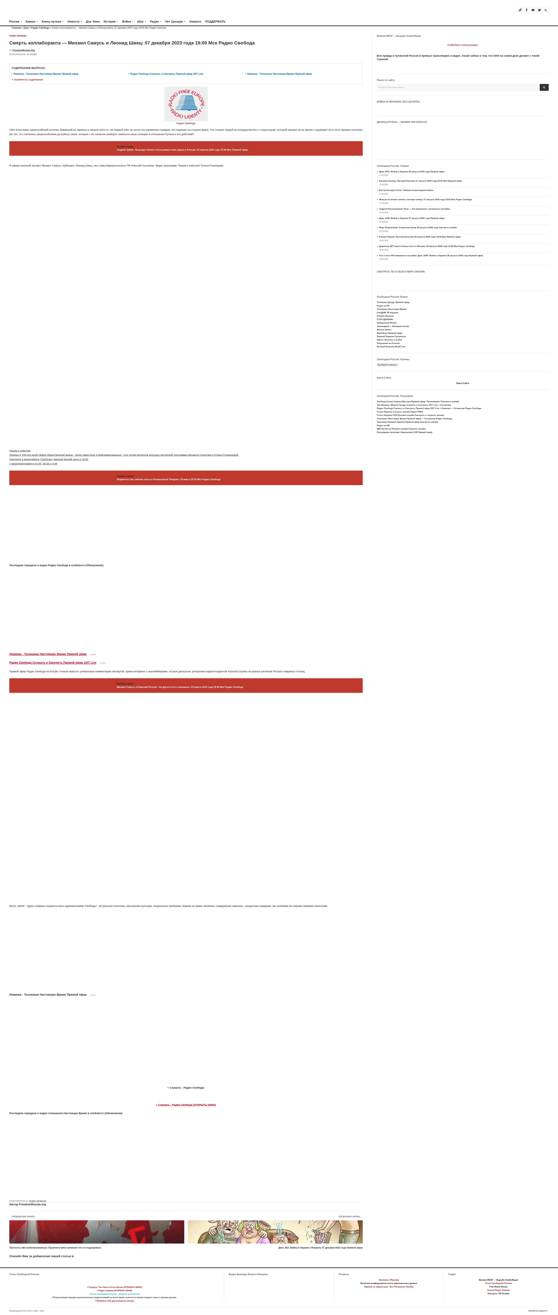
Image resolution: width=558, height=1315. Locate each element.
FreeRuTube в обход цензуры (463, 45)
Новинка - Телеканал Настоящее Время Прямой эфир (46, 73)
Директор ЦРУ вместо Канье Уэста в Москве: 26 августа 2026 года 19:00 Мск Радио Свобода (427, 246)
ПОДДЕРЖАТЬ (215, 21)
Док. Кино (93, 21)
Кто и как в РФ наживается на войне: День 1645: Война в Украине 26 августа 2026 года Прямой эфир (431, 255)
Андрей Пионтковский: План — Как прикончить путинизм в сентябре (414, 209)
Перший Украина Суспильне (391, 336)
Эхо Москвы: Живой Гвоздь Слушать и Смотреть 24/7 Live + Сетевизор (414, 405)
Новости (73, 21)
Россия (14, 21)
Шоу (140, 21)
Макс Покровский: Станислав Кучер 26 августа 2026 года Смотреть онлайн (418, 227)
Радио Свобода (40, 28)
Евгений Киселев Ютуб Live (391, 346)
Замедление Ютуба (387, 323)
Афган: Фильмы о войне (389, 340)
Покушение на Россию (388, 343)
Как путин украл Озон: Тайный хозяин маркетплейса (406, 190)
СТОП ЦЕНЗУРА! (385, 319)
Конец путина (51, 21)
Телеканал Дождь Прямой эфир (393, 302)
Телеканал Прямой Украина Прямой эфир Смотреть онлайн (407, 422)
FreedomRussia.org (24, 50)
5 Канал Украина (385, 316)
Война (126, 21)
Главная (16, 28)
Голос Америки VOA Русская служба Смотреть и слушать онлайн (410, 415)
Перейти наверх (537, 1311)
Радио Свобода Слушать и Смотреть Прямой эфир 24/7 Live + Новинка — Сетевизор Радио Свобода (429, 408)
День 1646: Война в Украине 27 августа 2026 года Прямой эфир (412, 218)
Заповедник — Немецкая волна (393, 326)
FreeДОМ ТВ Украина (387, 312)
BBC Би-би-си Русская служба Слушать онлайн (401, 429)
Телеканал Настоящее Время (391, 309)
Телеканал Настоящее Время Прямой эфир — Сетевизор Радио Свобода (414, 418)
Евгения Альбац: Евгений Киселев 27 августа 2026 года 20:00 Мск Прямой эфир (420, 181)
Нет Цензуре (174, 21)
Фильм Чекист (384, 329)
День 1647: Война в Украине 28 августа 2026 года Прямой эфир (412, 171)
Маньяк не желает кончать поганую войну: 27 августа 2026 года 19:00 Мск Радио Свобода (425, 199)
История (110, 21)
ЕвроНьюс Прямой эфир (389, 333)
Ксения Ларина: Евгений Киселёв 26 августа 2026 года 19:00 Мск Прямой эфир (420, 237)
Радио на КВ (383, 306)
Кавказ (30, 21)
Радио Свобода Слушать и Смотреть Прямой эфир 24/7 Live (166, 73)
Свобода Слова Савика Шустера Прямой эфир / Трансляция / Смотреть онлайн (418, 401)
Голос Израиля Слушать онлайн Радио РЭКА (400, 412)
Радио (154, 21)
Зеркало (195, 21)
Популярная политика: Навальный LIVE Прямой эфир (404, 432)
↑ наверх (92, 654)
